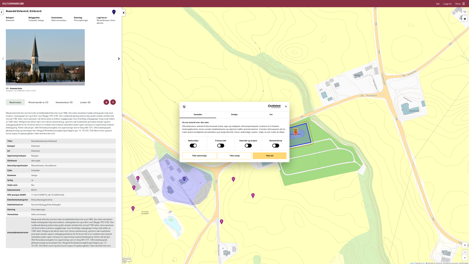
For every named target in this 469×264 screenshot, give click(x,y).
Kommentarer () (64, 102)
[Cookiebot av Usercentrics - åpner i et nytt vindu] (270, 106)
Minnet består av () (38, 102)
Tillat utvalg (235, 156)
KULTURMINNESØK (13, 3)
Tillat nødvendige (199, 156)
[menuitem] (437, 4)
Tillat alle (269, 156)
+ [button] (465, 252)
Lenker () (85, 102)
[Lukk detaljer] (124, 12)
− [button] (465, 257)
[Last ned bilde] (106, 102)
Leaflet (412, 263)
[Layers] (465, 11)
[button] (3, 58)
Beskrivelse (15, 102)
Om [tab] (271, 114)
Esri (423, 263)
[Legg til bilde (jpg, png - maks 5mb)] (113, 102)
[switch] (220, 146)
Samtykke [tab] (198, 114)
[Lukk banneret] (286, 106)
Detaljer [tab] (234, 114)
